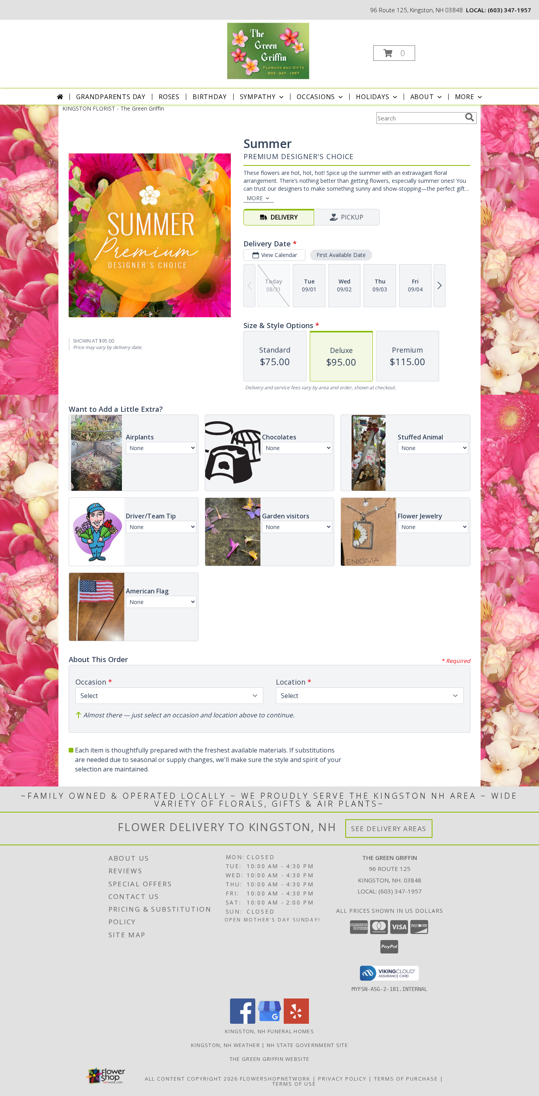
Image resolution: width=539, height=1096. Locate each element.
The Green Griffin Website (270, 1058)
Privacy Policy (342, 1078)
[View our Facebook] (242, 1021)
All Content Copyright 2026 (191, 1078)
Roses (169, 96)
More (464, 96)
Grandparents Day (111, 96)
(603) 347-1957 (509, 10)
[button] (394, 53)
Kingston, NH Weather (225, 1045)
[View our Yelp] (296, 1021)
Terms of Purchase (406, 1078)
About (422, 96)
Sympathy (258, 96)
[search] (469, 117)
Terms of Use (294, 1083)
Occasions (316, 96)
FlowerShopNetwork (275, 1078)
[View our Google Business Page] (269, 1021)
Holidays (372, 96)
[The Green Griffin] (269, 50)
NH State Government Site (307, 1045)
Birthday (209, 96)
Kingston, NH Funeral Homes (269, 1031)
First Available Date (341, 255)
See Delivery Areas (389, 828)
